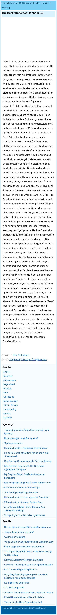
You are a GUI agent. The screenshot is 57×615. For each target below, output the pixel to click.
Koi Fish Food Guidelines (16, 583)
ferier (5, 393)
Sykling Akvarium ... (14, 443)
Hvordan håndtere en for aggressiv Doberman (26, 497)
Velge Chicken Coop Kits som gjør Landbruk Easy (28, 542)
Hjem (5, 3)
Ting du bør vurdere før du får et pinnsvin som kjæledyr (26, 432)
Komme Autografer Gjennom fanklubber (23, 560)
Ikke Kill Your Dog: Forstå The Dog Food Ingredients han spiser (24, 468)
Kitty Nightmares (21, 355)
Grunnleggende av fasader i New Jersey (24, 546)
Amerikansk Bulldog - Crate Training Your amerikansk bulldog (24, 509)
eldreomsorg (9, 380)
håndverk (8, 376)
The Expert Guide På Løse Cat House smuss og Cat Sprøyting (27, 553)
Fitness (5, 7)
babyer (6, 372)
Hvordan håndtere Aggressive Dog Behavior (26, 448)
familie (45, 3)
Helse (37, 3)
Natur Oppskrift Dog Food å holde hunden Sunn (27, 483)
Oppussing (8, 397)
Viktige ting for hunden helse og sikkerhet (24, 515)
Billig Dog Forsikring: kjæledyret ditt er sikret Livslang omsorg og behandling (25, 576)
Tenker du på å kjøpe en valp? (19, 532)
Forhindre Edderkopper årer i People (22, 487)
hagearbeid (9, 384)
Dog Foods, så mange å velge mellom (28, 359)
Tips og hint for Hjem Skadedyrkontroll (23, 602)
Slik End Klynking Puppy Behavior (21, 492)
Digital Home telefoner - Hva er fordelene (24, 597)
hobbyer (7, 388)
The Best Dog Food (14, 587)
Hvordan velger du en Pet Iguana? (21, 438)
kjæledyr (7, 417)
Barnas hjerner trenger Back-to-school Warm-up (27, 527)
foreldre (7, 413)
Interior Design (10, 405)
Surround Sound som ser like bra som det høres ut (28, 592)
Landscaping (9, 409)
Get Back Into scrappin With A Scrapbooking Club (28, 565)
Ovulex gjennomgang (14, 537)
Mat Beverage (26, 3)
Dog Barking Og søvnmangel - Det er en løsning (27, 461)
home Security (10, 401)
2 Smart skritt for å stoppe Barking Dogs (23, 502)
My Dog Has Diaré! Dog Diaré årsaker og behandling (24, 476)
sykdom (13, 3)
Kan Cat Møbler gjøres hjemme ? (20, 569)
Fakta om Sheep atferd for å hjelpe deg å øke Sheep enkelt (26, 455)
